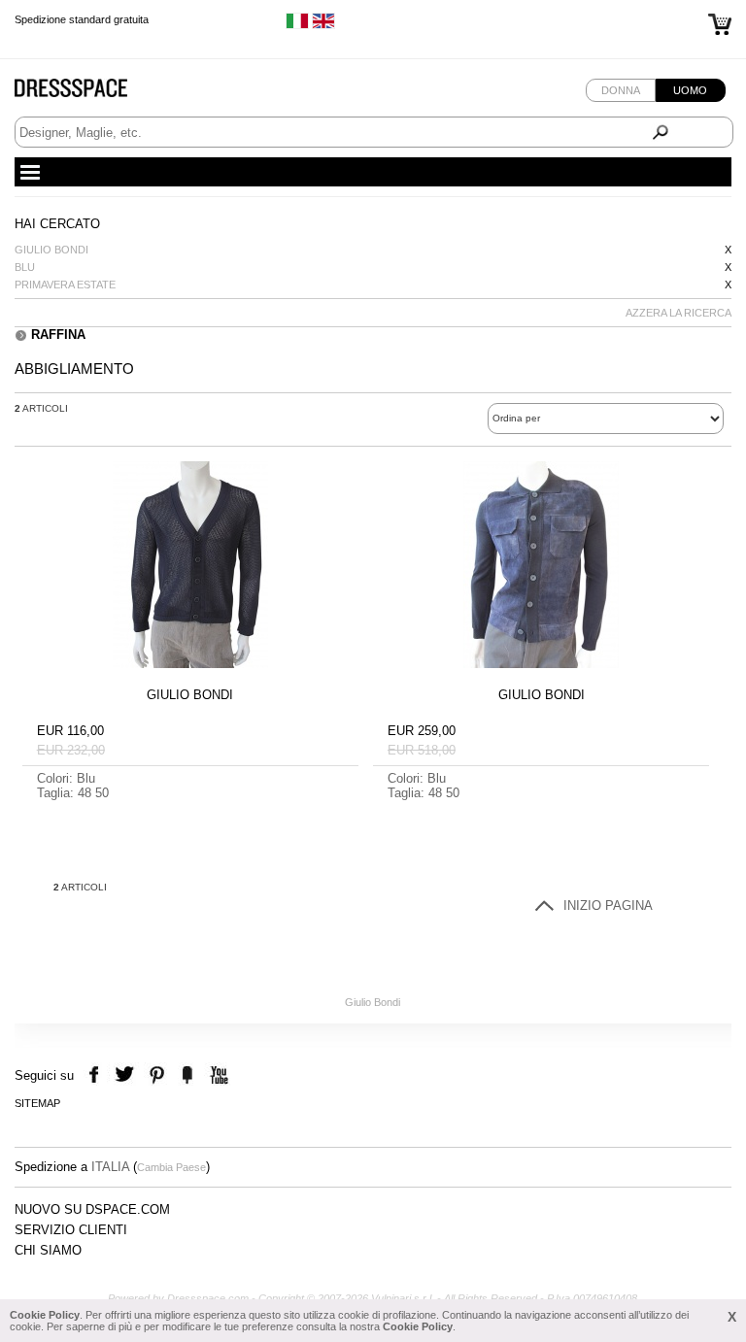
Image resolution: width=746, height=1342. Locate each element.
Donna (620, 90)
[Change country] (297, 25)
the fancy (187, 1075)
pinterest (157, 1075)
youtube (217, 1075)
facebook (97, 1075)
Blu (25, 267)
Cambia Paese (171, 1167)
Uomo (690, 90)
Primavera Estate (65, 284)
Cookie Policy (45, 1315)
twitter (127, 1075)
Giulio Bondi (51, 249)
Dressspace (89, 93)
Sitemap (37, 1103)
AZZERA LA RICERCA (678, 313)
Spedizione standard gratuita (82, 19)
